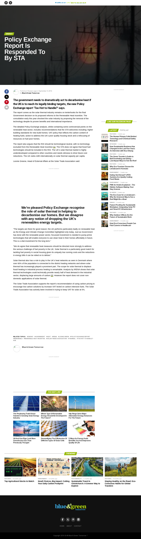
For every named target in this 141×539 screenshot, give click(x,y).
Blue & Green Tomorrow (30, 93)
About (69, 526)
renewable (18, 338)
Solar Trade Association (57, 338)
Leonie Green (64, 336)
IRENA (55, 336)
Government (40, 336)
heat (49, 336)
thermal (72, 338)
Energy (30, 336)
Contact (77, 526)
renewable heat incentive (35, 338)
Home (62, 526)
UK (15, 340)
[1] (54, 147)
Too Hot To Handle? (85, 338)
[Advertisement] (54, 185)
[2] (52, 275)
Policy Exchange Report (80, 336)
